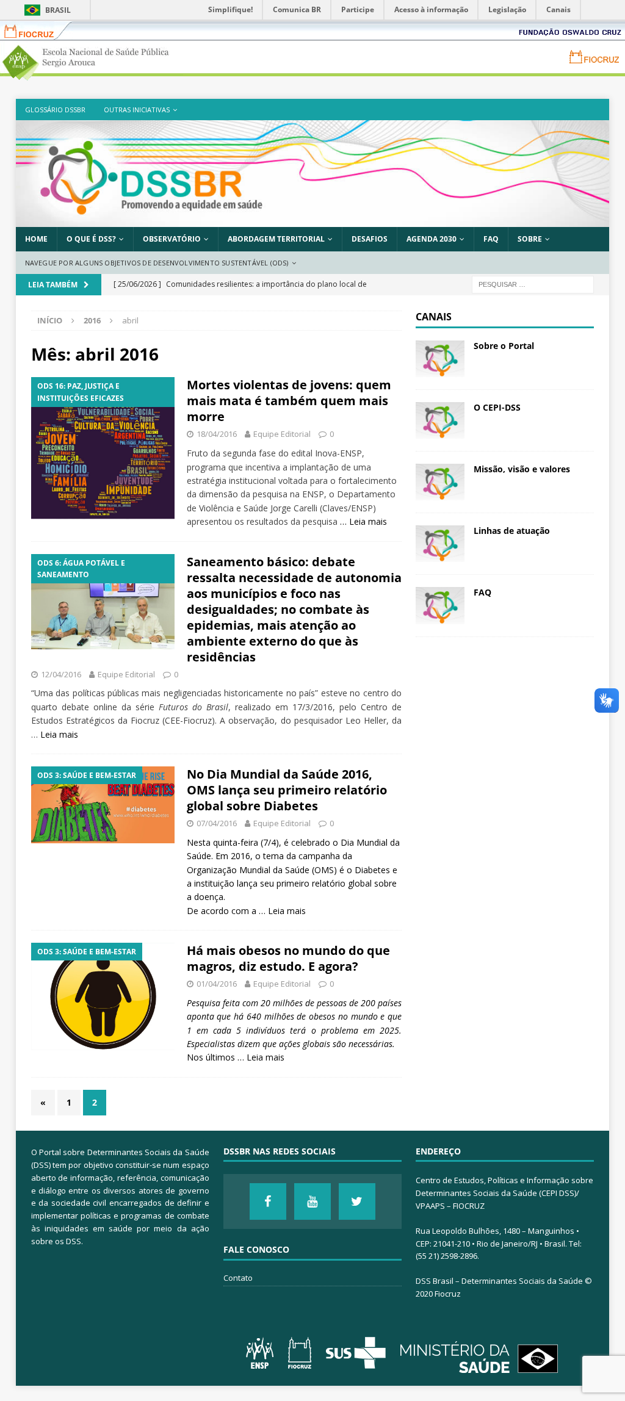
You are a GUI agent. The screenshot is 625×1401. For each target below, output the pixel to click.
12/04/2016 (61, 674)
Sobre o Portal (504, 345)
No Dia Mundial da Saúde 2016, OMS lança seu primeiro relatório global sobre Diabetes (287, 790)
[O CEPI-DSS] (440, 420)
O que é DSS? (91, 239)
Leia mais (368, 521)
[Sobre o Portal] (440, 358)
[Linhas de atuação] (440, 543)
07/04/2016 (217, 823)
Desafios (370, 239)
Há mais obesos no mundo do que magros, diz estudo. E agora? (288, 958)
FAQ (491, 239)
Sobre (530, 239)
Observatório (172, 239)
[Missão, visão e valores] (440, 482)
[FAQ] (440, 605)
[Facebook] (268, 1201)
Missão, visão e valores (522, 469)
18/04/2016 (217, 433)
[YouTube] (312, 1201)
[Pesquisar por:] (533, 284)
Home (36, 239)
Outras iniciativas (137, 109)
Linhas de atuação (512, 530)
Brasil (58, 10)
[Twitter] (357, 1201)
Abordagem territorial (276, 239)
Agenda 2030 (431, 239)
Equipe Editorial (282, 433)
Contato (238, 1277)
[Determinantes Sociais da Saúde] (313, 220)
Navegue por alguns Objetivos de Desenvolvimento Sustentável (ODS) (157, 262)
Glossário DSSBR (55, 109)
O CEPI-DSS (497, 407)
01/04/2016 (217, 983)
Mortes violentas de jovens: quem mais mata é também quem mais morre (289, 400)
